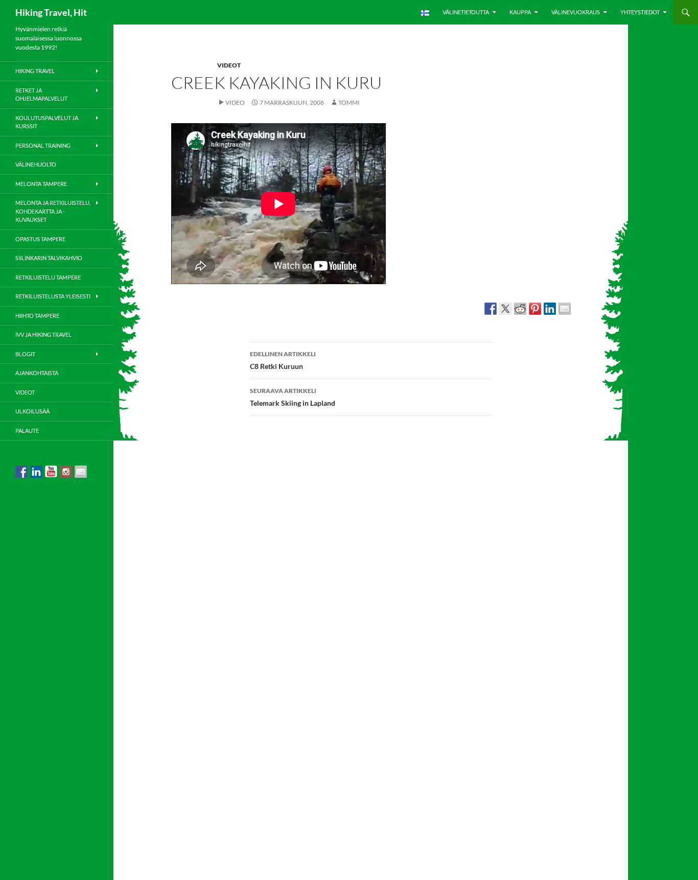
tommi (349, 102)
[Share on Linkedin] (550, 309)
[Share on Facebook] (490, 309)
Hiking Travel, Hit (51, 12)
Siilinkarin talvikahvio (48, 257)
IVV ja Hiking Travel (43, 334)
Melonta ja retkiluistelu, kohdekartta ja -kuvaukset (52, 211)
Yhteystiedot (640, 12)
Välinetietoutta (466, 12)
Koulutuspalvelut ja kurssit (46, 122)
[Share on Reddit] (520, 309)
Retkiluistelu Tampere (48, 277)
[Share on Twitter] (505, 309)
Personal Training (43, 145)
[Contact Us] (81, 472)
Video (235, 102)
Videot (229, 65)
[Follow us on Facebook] (21, 472)
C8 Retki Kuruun (283, 360)
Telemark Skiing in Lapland (292, 397)
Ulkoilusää (32, 411)
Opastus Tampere (40, 239)
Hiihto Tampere (37, 315)
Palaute (27, 430)
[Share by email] (565, 309)
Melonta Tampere (41, 183)
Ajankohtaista (36, 372)
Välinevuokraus (575, 12)
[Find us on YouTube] (51, 472)
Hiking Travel (35, 70)
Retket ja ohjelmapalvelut (41, 94)
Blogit (25, 354)
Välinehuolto (35, 164)
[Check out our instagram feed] (66, 472)
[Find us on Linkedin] (36, 472)
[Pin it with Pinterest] (535, 309)
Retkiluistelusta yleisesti (52, 296)
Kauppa (520, 12)
